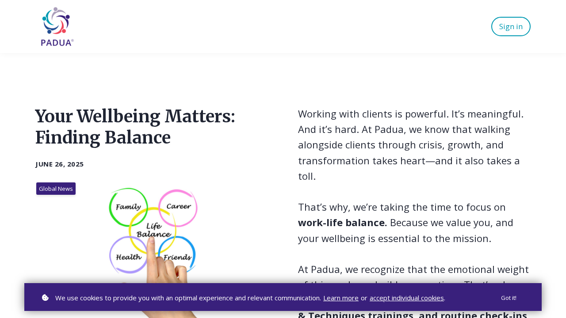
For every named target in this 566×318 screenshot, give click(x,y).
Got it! (508, 298)
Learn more (341, 297)
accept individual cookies (407, 297)
